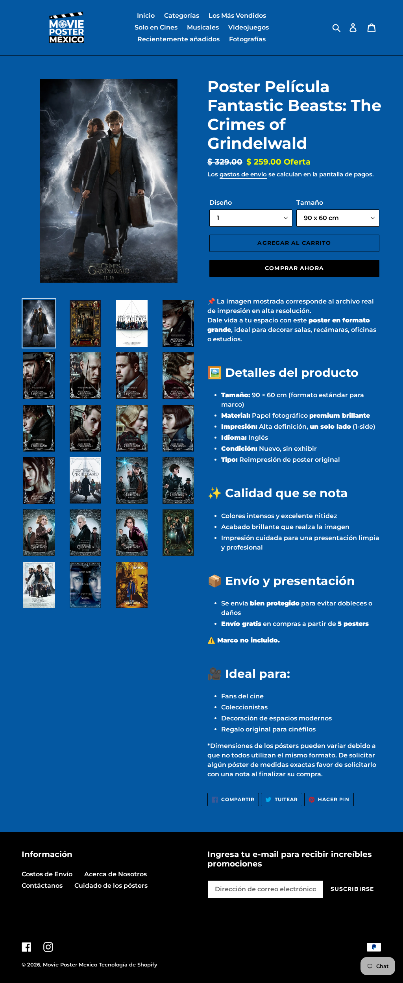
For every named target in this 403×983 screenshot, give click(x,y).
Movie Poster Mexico (70, 964)
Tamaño (309, 202)
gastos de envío (243, 174)
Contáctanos (42, 885)
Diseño (220, 202)
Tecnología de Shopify (128, 964)
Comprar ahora (294, 268)
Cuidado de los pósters (111, 885)
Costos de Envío (47, 874)
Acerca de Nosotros (115, 874)
